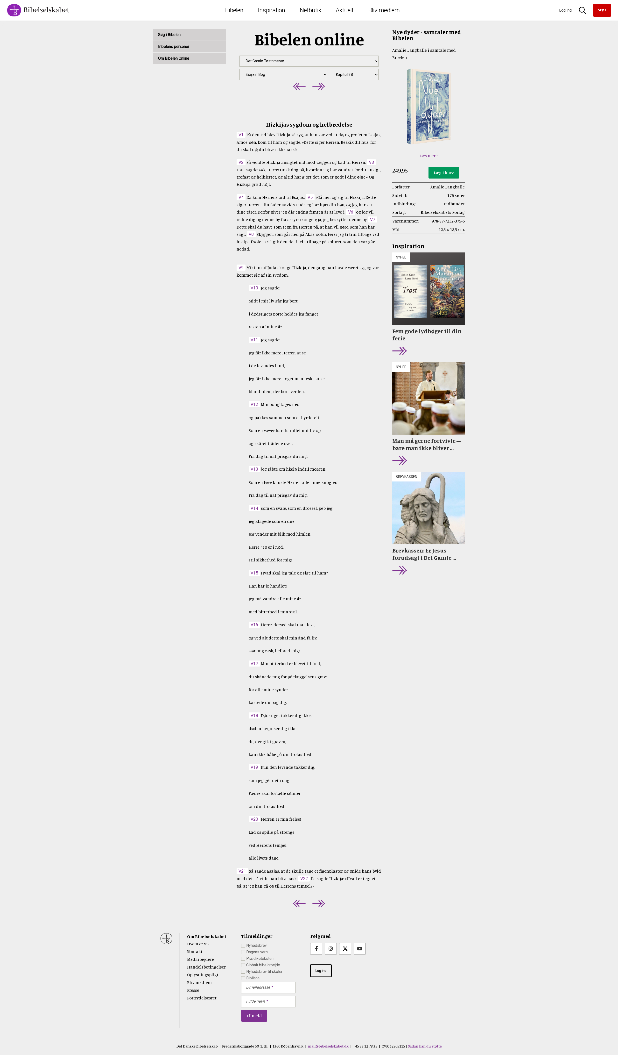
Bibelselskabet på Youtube (360, 949)
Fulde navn (255, 1001)
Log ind (321, 971)
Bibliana (253, 978)
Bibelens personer (173, 46)
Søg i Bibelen (169, 34)
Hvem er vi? (198, 943)
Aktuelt (345, 10)
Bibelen (234, 10)
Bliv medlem (384, 10)
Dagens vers (257, 952)
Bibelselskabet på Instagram (331, 949)
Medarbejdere (200, 959)
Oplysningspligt (202, 974)
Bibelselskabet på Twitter (345, 949)
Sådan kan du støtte (425, 1046)
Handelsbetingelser (206, 966)
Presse (193, 990)
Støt (602, 9)
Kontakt (195, 951)
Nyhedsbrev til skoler (264, 971)
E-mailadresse (258, 987)
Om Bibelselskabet (206, 936)
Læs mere (429, 155)
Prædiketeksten (260, 958)
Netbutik (310, 10)
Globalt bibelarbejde (263, 965)
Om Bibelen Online (173, 58)
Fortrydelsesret (202, 997)
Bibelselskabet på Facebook (316, 949)
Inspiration (271, 10)
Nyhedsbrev (256, 945)
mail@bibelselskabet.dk (328, 1046)
